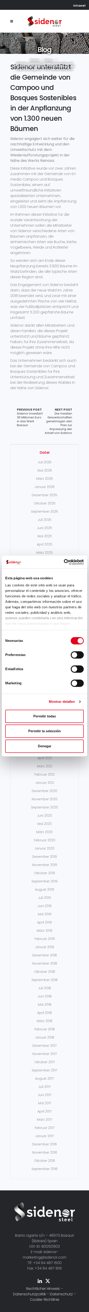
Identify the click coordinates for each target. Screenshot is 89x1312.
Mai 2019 (44, 914)
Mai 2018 (44, 1004)
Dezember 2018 (44, 955)
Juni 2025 (44, 528)
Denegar (44, 746)
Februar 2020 (44, 840)
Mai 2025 (44, 536)
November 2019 (44, 865)
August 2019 (44, 889)
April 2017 (44, 1111)
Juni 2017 (44, 1095)
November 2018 (44, 963)
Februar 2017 (45, 1128)
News (48, 60)
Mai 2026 (44, 470)
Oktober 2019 (44, 873)
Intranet (79, 6)
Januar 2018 (44, 1037)
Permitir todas (44, 716)
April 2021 (44, 758)
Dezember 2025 (44, 495)
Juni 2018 (44, 996)
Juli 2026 (44, 462)
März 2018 (44, 1021)
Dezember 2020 (44, 791)
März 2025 (44, 552)
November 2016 (44, 1152)
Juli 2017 (44, 1086)
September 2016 (44, 1169)
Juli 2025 (44, 519)
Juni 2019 (44, 906)
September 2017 (44, 1070)
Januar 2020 (44, 848)
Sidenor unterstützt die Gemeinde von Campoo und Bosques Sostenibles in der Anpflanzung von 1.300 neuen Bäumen (43, 98)
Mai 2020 (44, 823)
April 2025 (44, 544)
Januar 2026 (44, 487)
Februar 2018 (44, 1029)
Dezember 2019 (44, 856)
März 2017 (44, 1119)
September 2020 (44, 807)
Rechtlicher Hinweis (43, 1288)
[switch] (77, 655)
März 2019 (44, 930)
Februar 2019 (44, 939)
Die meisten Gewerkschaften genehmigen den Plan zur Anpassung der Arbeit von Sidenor (58, 421)
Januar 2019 (44, 947)
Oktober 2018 (44, 971)
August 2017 (44, 1078)
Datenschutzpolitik (29, 1294)
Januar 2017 (44, 1136)
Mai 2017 (44, 1103)
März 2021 (44, 766)
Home (34, 60)
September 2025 (44, 511)
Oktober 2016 (44, 1160)
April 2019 (44, 922)
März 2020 (44, 832)
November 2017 (44, 1054)
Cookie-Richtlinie (44, 1299)
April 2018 (44, 1012)
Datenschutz (61, 1294)
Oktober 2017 (44, 1062)
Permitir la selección (44, 731)
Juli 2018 (44, 988)
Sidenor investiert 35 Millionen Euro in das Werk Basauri (30, 417)
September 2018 (44, 980)
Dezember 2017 (44, 1045)
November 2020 (45, 799)
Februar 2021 (44, 774)
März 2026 (44, 478)
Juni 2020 (44, 815)
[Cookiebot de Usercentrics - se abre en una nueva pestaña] (64, 562)
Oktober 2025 (44, 503)
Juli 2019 (44, 897)
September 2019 (44, 881)
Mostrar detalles (62, 701)
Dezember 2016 (44, 1144)
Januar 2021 (44, 782)
